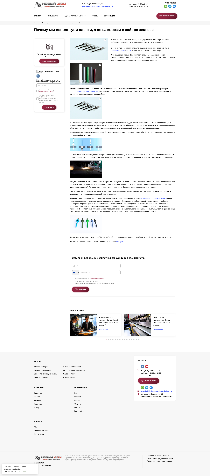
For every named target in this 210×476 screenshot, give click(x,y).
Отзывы (95, 16)
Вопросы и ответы (41, 430)
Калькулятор (53, 16)
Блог (76, 393)
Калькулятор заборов (49, 61)
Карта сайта (79, 411)
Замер (36, 407)
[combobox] (75, 272)
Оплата (37, 397)
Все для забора (69, 377)
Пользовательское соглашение (159, 461)
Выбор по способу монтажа (45, 374)
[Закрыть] (35, 466)
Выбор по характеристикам (74, 370)
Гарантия (38, 404)
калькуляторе (121, 242)
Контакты (78, 407)
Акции (36, 427)
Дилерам (37, 400)
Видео (77, 400)
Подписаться (49, 107)
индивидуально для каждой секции (84, 91)
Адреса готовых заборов (75, 16)
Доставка (38, 393)
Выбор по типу (68, 374)
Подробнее (21, 471)
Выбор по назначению (72, 367)
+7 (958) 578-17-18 (170, 3)
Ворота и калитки (41, 377)
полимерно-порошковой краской (153, 198)
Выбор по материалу (42, 370)
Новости (77, 397)
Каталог (37, 16)
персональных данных (46, 91)
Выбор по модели (41, 367)
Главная (37, 23)
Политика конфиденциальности (160, 459)
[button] (108, 339)
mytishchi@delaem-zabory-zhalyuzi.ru (97, 6)
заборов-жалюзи (118, 50)
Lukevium (165, 456)
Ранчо (128, 50)
